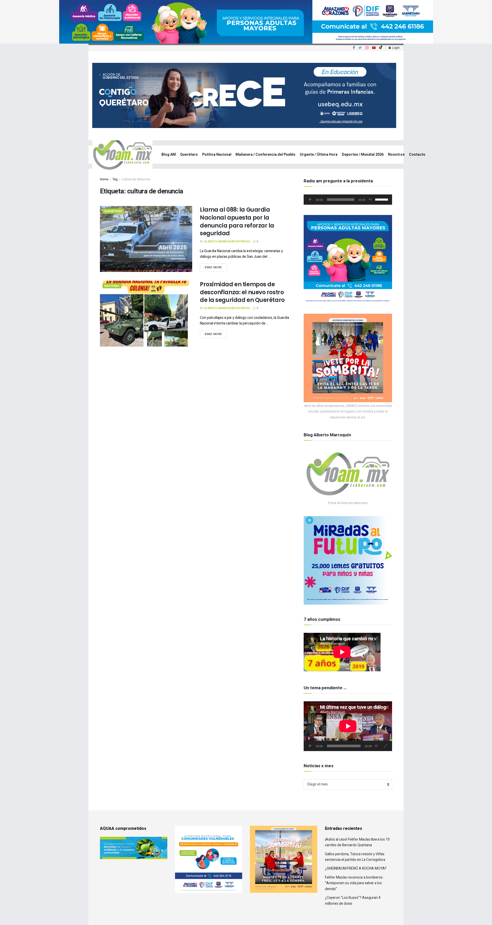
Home (104, 179)
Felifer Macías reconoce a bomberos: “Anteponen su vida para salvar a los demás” (354, 883)
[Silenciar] (370, 199)
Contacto (417, 154)
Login (395, 47)
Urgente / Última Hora (318, 154)
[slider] (382, 199)
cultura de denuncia (136, 179)
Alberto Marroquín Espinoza (227, 241)
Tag (115, 179)
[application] (348, 199)
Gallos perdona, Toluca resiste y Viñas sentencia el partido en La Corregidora (355, 856)
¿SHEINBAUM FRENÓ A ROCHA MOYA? (355, 868)
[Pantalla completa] (385, 746)
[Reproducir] (310, 199)
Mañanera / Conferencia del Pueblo (265, 154)
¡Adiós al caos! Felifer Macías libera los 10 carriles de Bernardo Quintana (357, 842)
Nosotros (396, 154)
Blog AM (168, 154)
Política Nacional (216, 154)
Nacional (112, 286)
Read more (213, 267)
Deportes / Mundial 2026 (363, 154)
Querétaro (189, 154)
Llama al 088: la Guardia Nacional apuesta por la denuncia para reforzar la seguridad (237, 221)
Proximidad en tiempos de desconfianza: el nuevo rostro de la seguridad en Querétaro (242, 292)
